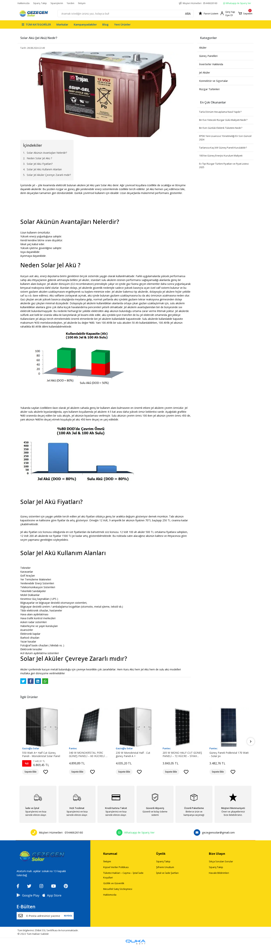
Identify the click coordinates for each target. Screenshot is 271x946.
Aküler (202, 47)
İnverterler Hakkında (211, 64)
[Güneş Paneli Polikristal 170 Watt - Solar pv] (182, 727)
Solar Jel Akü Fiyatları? (40, 164)
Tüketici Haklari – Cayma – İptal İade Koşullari (123, 875)
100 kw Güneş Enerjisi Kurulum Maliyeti (220, 155)
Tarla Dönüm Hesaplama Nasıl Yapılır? (220, 111)
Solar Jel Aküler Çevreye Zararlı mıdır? (49, 175)
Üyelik (161, 854)
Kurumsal (110, 854)
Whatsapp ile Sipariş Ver (238, 3)
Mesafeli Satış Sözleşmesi (117, 889)
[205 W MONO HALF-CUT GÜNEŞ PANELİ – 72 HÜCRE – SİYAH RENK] (135, 727)
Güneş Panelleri (208, 56)
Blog (105, 24)
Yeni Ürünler (122, 24)
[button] (245, 13)
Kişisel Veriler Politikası (116, 867)
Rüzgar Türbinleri (209, 89)
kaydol (68, 915)
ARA (188, 14)
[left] (20, 741)
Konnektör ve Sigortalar (213, 81)
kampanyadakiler (85, 24)
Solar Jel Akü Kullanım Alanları (44, 169)
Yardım (70, 3)
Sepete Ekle (31, 771)
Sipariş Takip (40, 3)
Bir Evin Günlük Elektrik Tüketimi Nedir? (220, 127)
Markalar (62, 24)
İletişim (82, 3)
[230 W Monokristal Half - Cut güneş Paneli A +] (88, 727)
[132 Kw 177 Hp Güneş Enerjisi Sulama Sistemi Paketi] (229, 727)
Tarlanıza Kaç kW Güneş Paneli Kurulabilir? (223, 147)
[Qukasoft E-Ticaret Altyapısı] (135, 942)
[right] (250, 741)
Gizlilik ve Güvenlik (113, 883)
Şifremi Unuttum (165, 867)
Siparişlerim (57, 3)
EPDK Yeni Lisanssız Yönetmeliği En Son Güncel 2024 (225, 137)
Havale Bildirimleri (219, 873)
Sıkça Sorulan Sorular (221, 861)
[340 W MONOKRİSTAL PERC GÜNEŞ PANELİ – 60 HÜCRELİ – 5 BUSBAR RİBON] (42, 727)
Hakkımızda (23, 3)
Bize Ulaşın (217, 854)
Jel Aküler (204, 72)
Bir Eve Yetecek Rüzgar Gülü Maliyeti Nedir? (223, 120)
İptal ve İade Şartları (167, 873)
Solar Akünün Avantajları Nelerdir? (47, 152)
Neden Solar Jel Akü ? (39, 158)
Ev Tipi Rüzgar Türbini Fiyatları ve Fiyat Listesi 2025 (224, 165)
